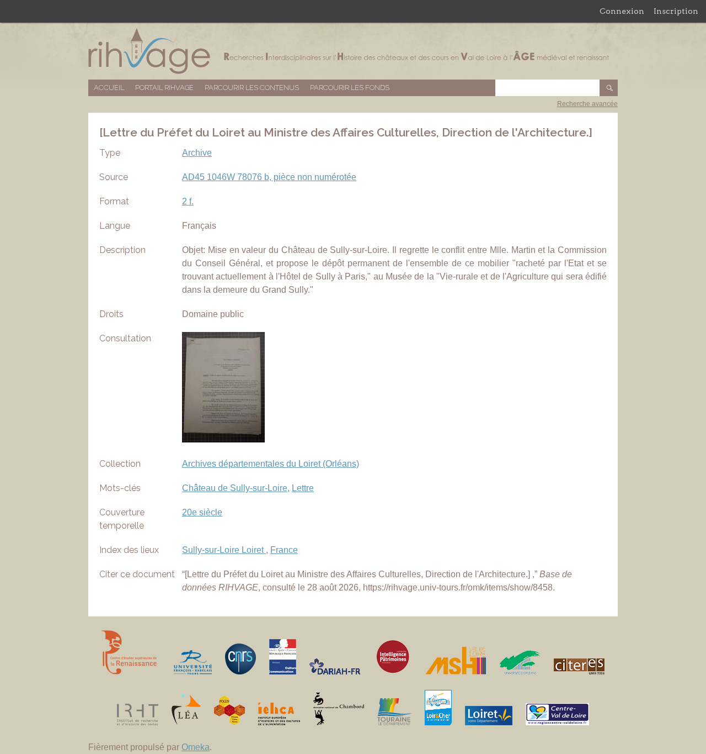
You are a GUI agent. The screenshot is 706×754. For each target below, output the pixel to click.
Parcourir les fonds (349, 87)
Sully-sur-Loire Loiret (224, 550)
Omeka (195, 747)
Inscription (676, 11)
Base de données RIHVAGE (353, 51)
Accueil (109, 87)
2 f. (188, 201)
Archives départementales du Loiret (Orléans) (270, 463)
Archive (197, 152)
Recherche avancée (587, 104)
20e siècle (202, 512)
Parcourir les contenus (252, 87)
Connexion (622, 11)
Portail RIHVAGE (164, 87)
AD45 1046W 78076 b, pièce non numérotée (269, 177)
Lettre (303, 488)
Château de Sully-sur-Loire (234, 488)
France (284, 550)
